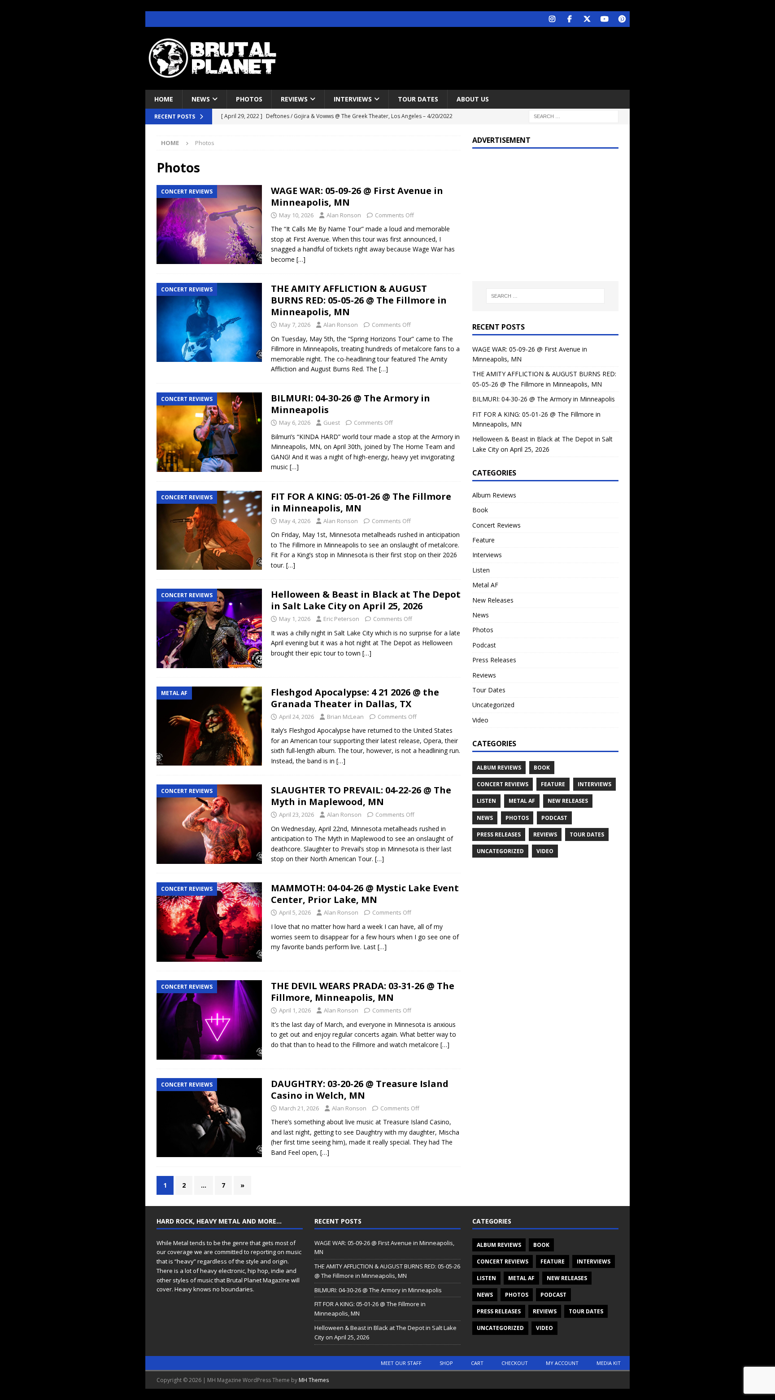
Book (480, 510)
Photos (249, 99)
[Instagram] (552, 19)
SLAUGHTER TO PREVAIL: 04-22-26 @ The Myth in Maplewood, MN (361, 796)
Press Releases (494, 660)
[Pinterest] (622, 19)
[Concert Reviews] (209, 224)
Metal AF (485, 585)
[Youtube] (604, 19)
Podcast (484, 645)
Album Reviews (494, 495)
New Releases (493, 600)
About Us (473, 99)
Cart (477, 1363)
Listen (481, 570)
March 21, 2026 (299, 1108)
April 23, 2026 (296, 814)
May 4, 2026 (294, 521)
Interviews (353, 99)
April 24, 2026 (296, 717)
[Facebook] (569, 19)
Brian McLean (345, 717)
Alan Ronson (344, 215)
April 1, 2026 (295, 1010)
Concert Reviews (496, 525)
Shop (446, 1363)
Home (163, 99)
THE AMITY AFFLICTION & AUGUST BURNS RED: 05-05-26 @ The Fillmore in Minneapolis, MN (359, 300)
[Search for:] (573, 116)
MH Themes (314, 1380)
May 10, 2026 (296, 215)
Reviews (294, 99)
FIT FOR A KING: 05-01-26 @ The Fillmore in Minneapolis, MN (361, 502)
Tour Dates (418, 99)
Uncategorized (493, 704)
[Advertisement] (474, 56)
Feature (483, 540)
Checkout (514, 1363)
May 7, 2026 (294, 325)
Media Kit (608, 1363)
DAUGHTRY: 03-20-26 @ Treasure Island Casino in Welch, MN (359, 1089)
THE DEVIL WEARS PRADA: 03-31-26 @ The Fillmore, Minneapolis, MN (362, 992)
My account (562, 1363)
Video (480, 720)
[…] (300, 259)
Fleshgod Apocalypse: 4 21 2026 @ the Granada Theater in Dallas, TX (355, 698)
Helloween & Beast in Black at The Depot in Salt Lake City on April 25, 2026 (366, 600)
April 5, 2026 (295, 912)
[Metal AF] (209, 726)
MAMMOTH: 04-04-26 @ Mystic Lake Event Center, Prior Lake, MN (365, 894)
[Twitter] (587, 19)
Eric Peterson (341, 619)
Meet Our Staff (401, 1363)
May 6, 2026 (294, 422)
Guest (331, 422)
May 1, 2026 (294, 619)
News (201, 99)
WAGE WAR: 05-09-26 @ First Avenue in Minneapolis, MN (357, 196)
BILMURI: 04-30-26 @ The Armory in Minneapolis (350, 404)
